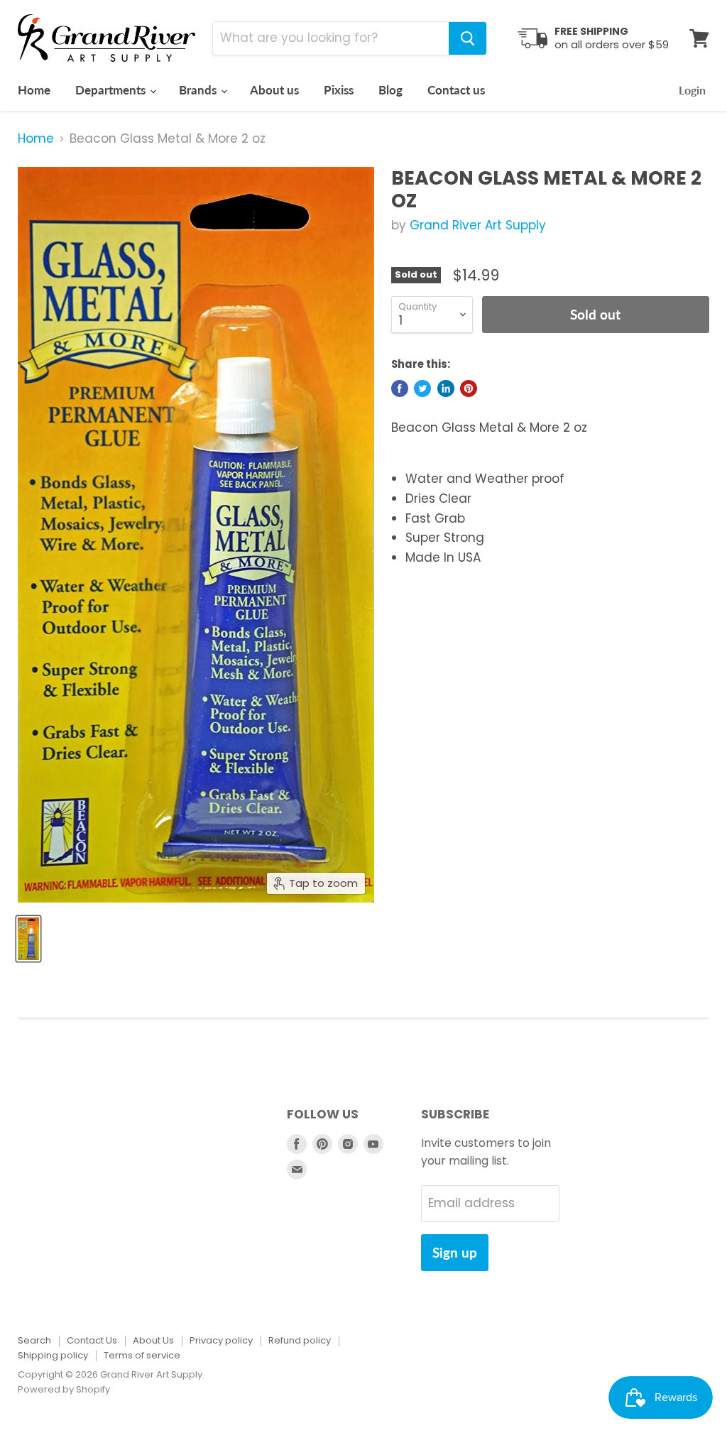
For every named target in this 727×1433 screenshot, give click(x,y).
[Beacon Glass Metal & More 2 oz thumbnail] (28, 938)
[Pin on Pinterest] (468, 388)
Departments (111, 89)
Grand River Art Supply (478, 225)
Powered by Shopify (64, 1389)
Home (34, 89)
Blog (390, 89)
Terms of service (142, 1355)
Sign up (454, 1252)
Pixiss (339, 89)
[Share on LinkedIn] (445, 388)
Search (34, 1340)
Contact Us (92, 1340)
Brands (199, 89)
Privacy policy (221, 1340)
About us (274, 89)
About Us (153, 1340)
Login (692, 90)
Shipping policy (53, 1355)
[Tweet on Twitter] (422, 388)
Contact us (456, 89)
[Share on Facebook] (399, 388)
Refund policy (299, 1340)
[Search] (467, 38)
